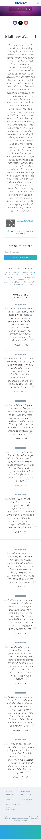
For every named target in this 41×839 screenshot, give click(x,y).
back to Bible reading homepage (21, 232)
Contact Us (9, 797)
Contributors (10, 802)
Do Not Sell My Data (27, 797)
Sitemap (8, 807)
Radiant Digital (11, 809)
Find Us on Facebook (12, 804)
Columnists (9, 799)
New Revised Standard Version (26, 220)
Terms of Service (26, 794)
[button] (38, 3)
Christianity (20, 9)
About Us (9, 791)
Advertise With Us (11, 794)
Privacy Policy (25, 791)
